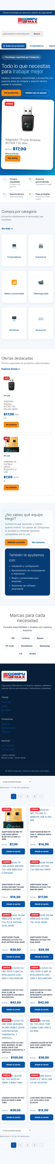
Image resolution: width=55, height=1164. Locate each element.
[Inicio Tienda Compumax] (27, 21)
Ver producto (11, 425)
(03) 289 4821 (7, 745)
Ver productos (11, 93)
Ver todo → (7, 228)
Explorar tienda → (10, 369)
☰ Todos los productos (13, 46)
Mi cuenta (5, 710)
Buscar (37, 33)
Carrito (4, 706)
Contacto (5, 732)
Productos (5, 702)
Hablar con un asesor (35, 93)
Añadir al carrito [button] (13, 851)
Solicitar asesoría (16, 542)
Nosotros (5, 724)
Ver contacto (38, 542)
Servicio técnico (8, 728)
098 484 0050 (8, 749)
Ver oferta (13, 158)
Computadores (37, 46)
